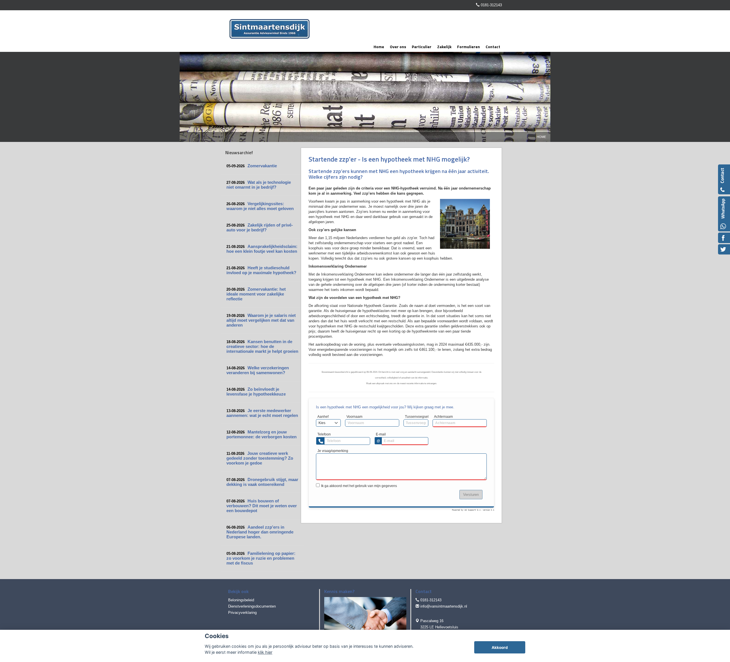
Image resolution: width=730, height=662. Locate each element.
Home (541, 136)
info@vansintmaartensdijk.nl (443, 606)
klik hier (265, 652)
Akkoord (500, 647)
